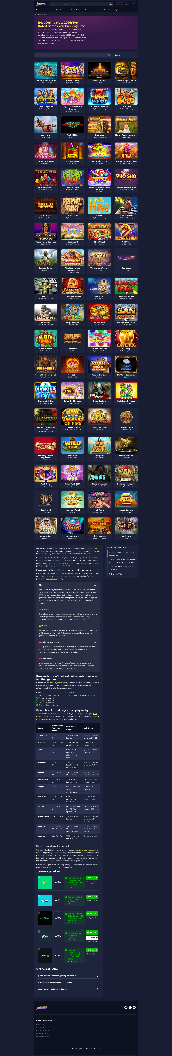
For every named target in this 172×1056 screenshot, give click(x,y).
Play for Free (45, 68)
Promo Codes (75, 10)
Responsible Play (42, 1033)
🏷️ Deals (118, 10)
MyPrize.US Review (92, 900)
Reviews (88, 10)
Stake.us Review (92, 941)
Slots (97, 10)
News (126, 10)
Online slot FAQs (115, 574)
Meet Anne (40, 1024)
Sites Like (107, 10)
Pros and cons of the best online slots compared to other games (122, 561)
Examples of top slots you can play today (121, 568)
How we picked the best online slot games (121, 553)
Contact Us (40, 1027)
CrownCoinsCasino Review (92, 882)
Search (111, 4)
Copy (96, 938)
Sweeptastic (92, 548)
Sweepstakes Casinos (43, 10)
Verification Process (42, 1036)
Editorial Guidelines (42, 1030)
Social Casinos (61, 10)
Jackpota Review (92, 954)
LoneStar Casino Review (92, 918)
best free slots (51, 579)
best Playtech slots (57, 683)
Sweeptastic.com (42, 14)
